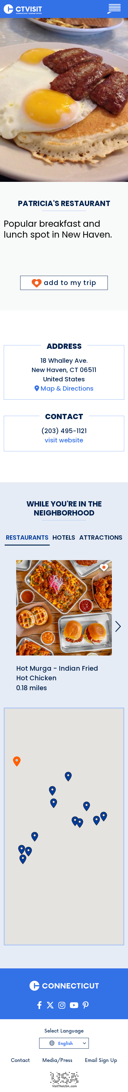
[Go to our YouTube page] (74, 1005)
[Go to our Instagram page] (61, 1005)
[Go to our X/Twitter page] (50, 1005)
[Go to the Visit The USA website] (64, 1079)
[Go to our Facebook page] (39, 1005)
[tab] (27, 538)
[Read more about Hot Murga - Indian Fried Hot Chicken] (64, 611)
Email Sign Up (101, 1060)
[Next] (118, 626)
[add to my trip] (104, 567)
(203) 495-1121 (64, 431)
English (65, 1043)
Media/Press (57, 1060)
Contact (20, 1060)
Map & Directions (67, 388)
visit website (64, 440)
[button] (52, 790)
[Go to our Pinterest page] (86, 1005)
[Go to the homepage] (23, 9)
